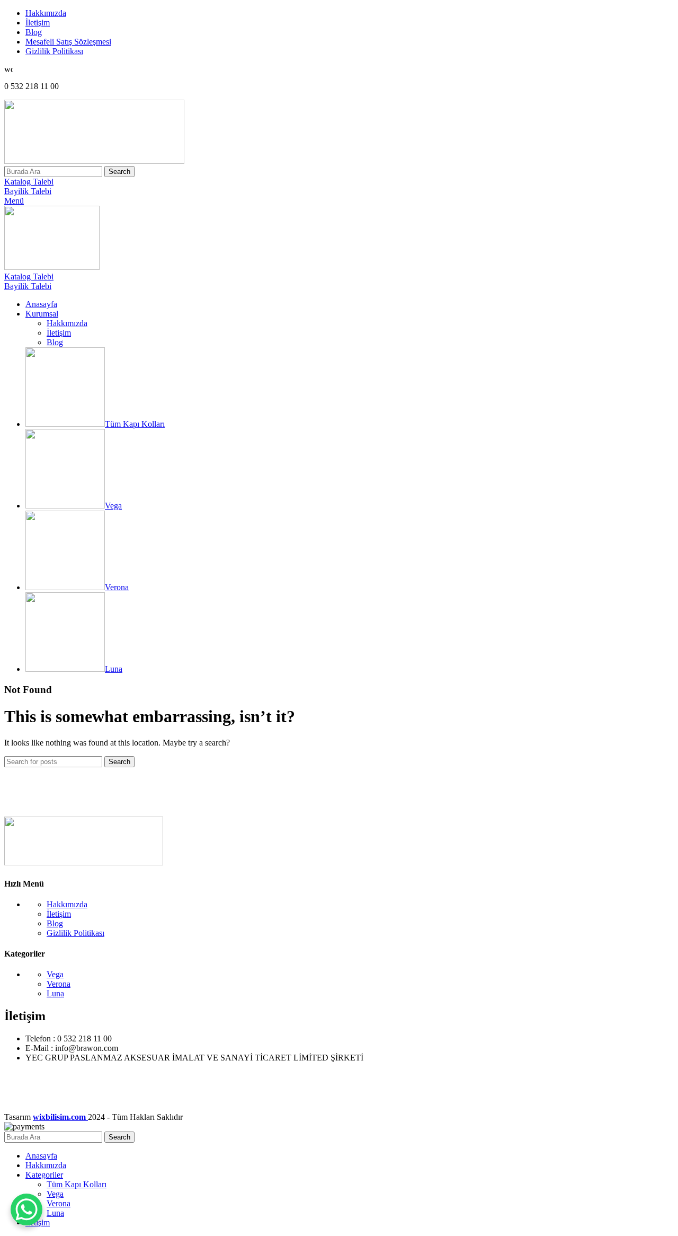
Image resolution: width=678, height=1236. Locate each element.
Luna (55, 993)
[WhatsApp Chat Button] (26, 1209)
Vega (55, 974)
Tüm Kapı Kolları (76, 1184)
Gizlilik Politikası (75, 932)
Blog (55, 342)
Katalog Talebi (28, 181)
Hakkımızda (67, 323)
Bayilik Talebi (27, 191)
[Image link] (83, 862)
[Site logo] (94, 160)
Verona (58, 983)
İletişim (59, 332)
